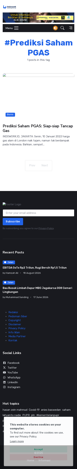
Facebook (14, 363)
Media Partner (17, 336)
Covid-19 (34, 409)
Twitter (12, 367)
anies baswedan (51, 409)
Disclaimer (14, 324)
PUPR (26, 415)
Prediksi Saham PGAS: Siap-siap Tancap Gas (38, 128)
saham (66, 409)
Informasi (44, 460)
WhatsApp (14, 377)
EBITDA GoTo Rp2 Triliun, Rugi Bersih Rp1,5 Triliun (35, 267)
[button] (62, 28)
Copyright (14, 320)
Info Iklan (14, 332)
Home (30, 460)
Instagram (14, 387)
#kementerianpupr (47, 415)
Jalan (10, 262)
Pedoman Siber (17, 316)
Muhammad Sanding (17, 297)
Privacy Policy (46, 228)
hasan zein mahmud (15, 409)
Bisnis (10, 114)
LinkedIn (13, 382)
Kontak (12, 340)
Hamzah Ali (12, 273)
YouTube (13, 372)
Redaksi (13, 312)
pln (33, 415)
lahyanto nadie (12, 415)
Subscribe (13, 221)
